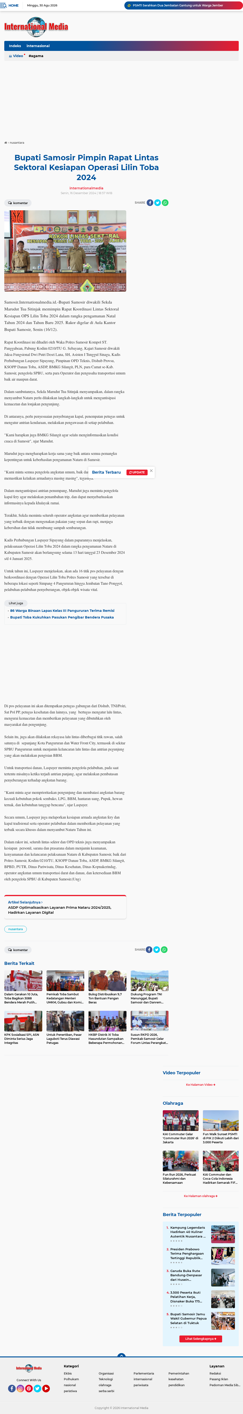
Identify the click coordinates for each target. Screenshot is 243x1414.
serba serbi (106, 1391)
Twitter (40, 1394)
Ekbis (68, 1373)
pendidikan (176, 1385)
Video (18, 56)
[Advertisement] (121, 98)
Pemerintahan (178, 1373)
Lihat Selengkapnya (199, 1338)
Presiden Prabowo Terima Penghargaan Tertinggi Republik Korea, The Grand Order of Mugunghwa (187, 1253)
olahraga (105, 1385)
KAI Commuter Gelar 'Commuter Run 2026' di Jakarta (180, 1138)
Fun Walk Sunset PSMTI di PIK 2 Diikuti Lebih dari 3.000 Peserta (221, 1138)
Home (13, 5)
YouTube (49, 1394)
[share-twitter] (157, 202)
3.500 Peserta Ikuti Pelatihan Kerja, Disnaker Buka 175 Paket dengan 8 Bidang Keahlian (185, 1297)
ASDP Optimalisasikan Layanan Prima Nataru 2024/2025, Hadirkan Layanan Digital (59, 910)
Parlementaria (144, 1373)
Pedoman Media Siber (225, 1385)
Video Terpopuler (182, 1072)
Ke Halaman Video (199, 1084)
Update (138, 472)
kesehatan (175, 1379)
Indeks (15, 46)
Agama (37, 56)
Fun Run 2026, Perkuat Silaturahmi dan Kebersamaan (179, 1178)
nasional (70, 1385)
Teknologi (106, 1379)
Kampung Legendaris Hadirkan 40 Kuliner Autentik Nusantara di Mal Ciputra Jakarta (188, 1232)
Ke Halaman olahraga (199, 1196)
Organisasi (106, 1373)
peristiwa (70, 1391)
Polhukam (71, 1379)
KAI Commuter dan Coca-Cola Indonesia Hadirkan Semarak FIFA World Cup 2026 (220, 1179)
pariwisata (141, 1385)
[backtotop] (121, 1357)
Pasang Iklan (219, 1379)
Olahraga (173, 1103)
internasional (38, 46)
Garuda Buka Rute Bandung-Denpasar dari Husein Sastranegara (186, 1275)
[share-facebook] (150, 202)
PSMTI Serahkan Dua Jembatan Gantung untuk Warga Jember (178, 5)
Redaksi (215, 1373)
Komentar (20, 203)
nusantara (15, 929)
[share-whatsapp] (165, 202)
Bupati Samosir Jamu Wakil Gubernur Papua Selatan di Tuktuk (188, 1318)
